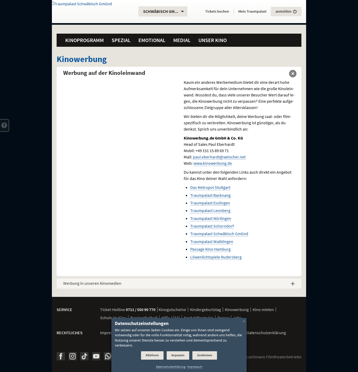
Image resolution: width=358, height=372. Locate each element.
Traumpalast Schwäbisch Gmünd (219, 233)
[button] (4, 125)
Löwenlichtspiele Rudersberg (216, 257)
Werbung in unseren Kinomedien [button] (92, 283)
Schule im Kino (113, 318)
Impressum (110, 332)
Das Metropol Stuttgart (210, 187)
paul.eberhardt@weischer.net (219, 156)
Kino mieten (263, 309)
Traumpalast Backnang (210, 195)
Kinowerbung (237, 309)
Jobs (237, 318)
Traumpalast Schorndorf (212, 226)
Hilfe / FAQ (170, 318)
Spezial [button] (121, 40)
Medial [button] (182, 40)
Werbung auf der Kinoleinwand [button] (104, 72)
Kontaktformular (198, 318)
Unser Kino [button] (212, 40)
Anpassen (178, 355)
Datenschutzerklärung (170, 367)
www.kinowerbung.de (212, 163)
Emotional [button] (151, 40)
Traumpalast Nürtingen (210, 218)
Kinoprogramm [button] (84, 40)
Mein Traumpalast (252, 11)
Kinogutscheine (172, 309)
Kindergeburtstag (205, 309)
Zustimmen (204, 355)
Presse (223, 318)
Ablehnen (152, 355)
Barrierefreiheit (144, 318)
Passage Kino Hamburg (210, 249)
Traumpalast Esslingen (210, 202)
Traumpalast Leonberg (210, 210)
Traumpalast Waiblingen (211, 241)
